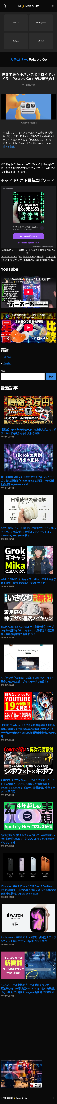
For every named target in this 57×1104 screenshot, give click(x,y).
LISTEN (28, 259)
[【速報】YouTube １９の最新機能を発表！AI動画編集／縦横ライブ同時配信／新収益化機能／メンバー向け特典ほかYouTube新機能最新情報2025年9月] (28, 706)
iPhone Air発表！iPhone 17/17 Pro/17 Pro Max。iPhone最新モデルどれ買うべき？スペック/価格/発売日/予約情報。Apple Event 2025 (28, 890)
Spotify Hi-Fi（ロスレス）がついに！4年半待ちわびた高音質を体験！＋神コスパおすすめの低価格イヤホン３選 (28, 839)
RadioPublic (41, 259)
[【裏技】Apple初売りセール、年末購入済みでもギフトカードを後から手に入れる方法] (28, 410)
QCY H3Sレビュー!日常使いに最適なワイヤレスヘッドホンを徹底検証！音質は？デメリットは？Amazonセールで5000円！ (28, 532)
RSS (51, 259)
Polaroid (33, 123)
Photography (41, 23)
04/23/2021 (30, 85)
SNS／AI (16, 23)
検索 (3, 371)
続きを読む (9, 146)
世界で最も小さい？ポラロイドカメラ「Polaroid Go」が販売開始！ (28, 76)
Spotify (40, 256)
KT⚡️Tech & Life (28, 5)
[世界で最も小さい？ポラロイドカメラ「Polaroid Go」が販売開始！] (28, 106)
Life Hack (41, 41)
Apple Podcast (27, 256)
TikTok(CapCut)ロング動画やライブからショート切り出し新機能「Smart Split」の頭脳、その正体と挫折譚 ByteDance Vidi (28, 480)
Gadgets (16, 41)
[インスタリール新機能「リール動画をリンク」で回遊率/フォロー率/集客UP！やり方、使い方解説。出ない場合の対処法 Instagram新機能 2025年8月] (28, 965)
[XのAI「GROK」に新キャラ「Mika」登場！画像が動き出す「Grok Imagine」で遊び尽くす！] (28, 560)
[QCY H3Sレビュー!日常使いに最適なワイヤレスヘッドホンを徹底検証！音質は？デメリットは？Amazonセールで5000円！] (28, 509)
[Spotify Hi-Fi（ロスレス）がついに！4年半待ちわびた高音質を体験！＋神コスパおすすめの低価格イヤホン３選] (28, 816)
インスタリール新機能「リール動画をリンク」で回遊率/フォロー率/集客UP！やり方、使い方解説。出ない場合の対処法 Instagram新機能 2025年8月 (28, 988)
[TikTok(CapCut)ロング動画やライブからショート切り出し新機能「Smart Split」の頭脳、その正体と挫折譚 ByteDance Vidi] (28, 457)
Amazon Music (9, 256)
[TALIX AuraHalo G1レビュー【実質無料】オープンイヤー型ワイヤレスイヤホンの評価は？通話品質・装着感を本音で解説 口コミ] (28, 607)
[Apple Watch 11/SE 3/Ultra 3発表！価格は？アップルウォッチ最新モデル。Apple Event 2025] (28, 918)
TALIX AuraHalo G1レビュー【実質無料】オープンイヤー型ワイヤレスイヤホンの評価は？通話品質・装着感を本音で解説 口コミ (27, 630)
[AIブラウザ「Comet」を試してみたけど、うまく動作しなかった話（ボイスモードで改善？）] (28, 658)
